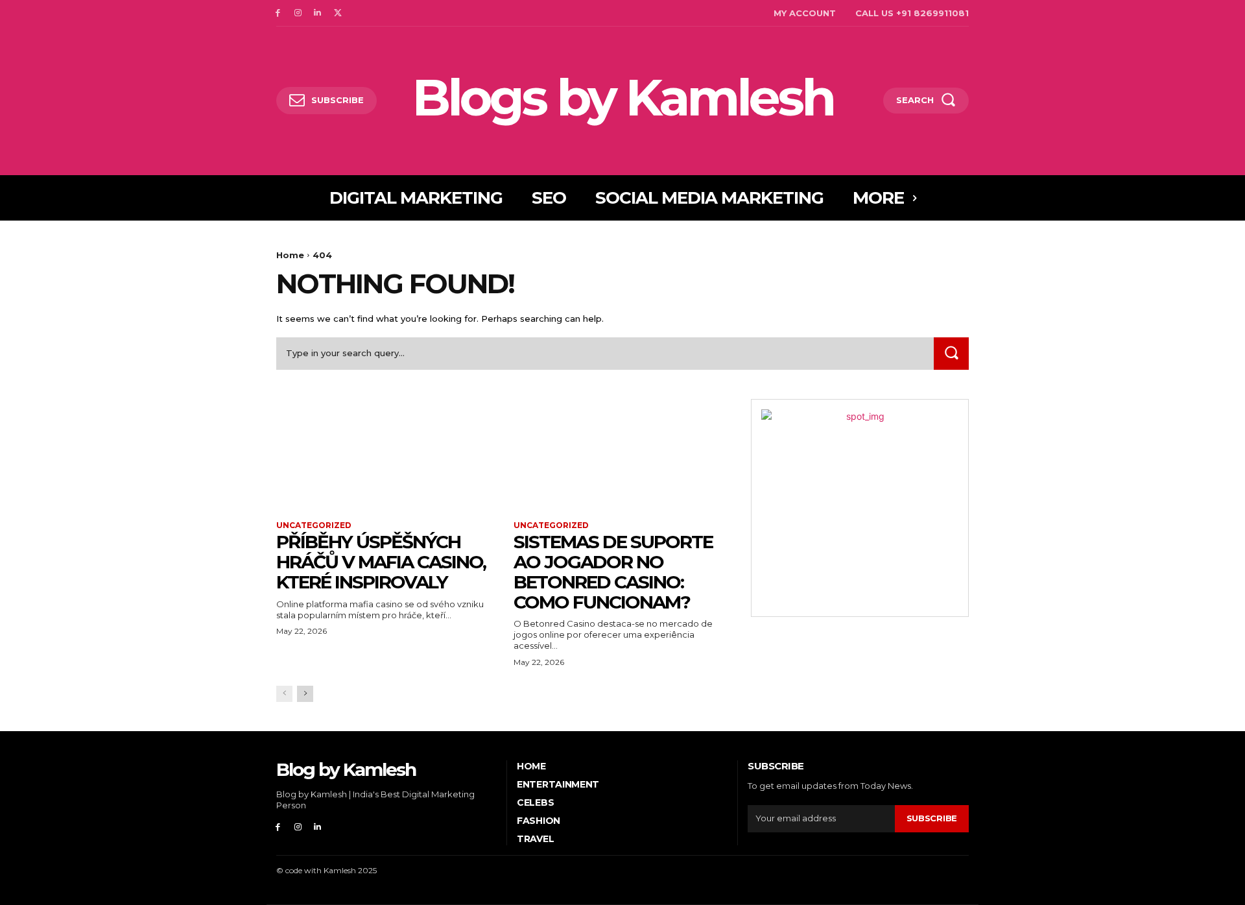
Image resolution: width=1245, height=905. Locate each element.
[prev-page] (284, 694)
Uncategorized (313, 525)
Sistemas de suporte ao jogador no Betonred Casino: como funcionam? (613, 571)
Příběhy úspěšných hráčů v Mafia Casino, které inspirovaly (381, 562)
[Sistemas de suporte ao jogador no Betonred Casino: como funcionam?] (622, 453)
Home (290, 255)
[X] (337, 13)
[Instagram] (298, 13)
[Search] (951, 353)
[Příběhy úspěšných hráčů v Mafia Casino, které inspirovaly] (385, 453)
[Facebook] (278, 13)
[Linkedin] (318, 13)
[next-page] (305, 694)
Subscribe (932, 818)
